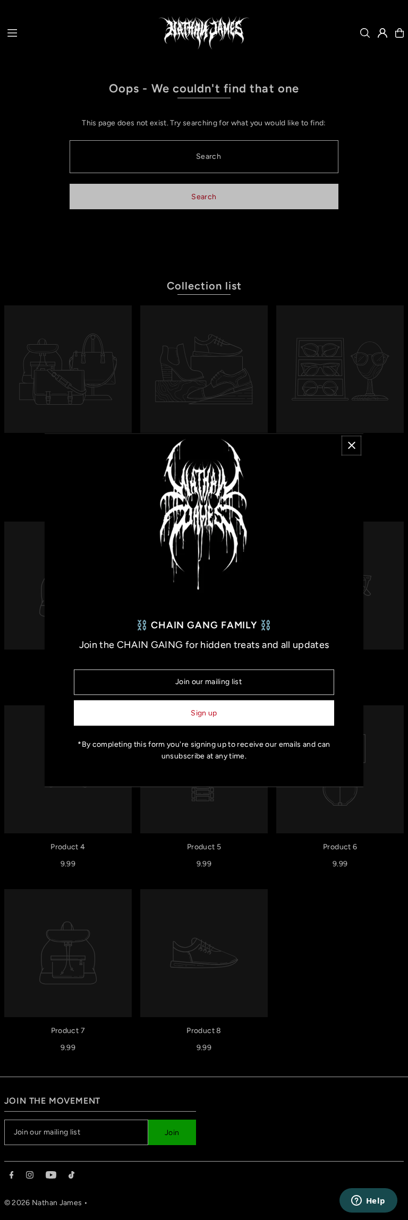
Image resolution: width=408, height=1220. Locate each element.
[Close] (351, 445)
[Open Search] (365, 33)
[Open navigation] (73, 32)
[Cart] (399, 33)
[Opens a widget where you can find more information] (368, 1201)
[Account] (382, 33)
